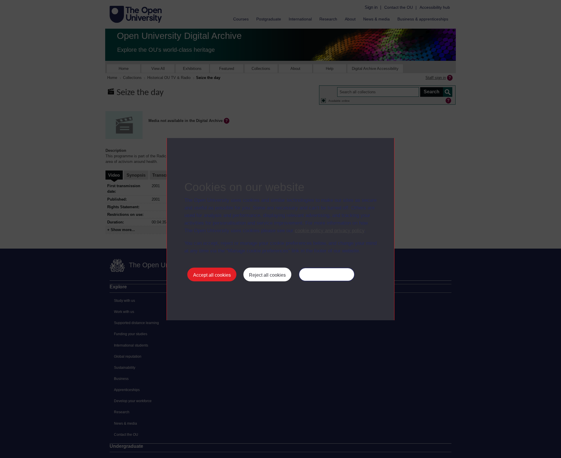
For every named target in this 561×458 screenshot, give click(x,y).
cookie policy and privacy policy (329, 230)
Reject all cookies (267, 275)
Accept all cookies (212, 275)
